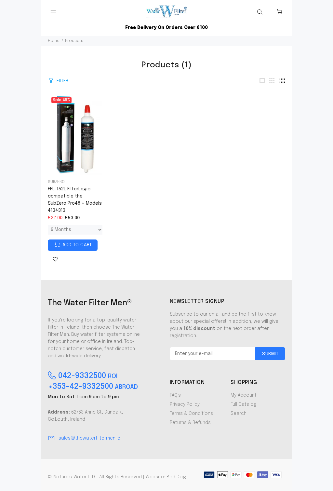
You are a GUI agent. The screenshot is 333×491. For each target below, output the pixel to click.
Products (74, 41)
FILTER (62, 81)
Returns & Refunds (190, 422)
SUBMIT (270, 354)
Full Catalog (244, 404)
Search (238, 413)
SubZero (56, 182)
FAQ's (175, 395)
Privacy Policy (185, 404)
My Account (244, 395)
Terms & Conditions (191, 413)
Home (54, 41)
